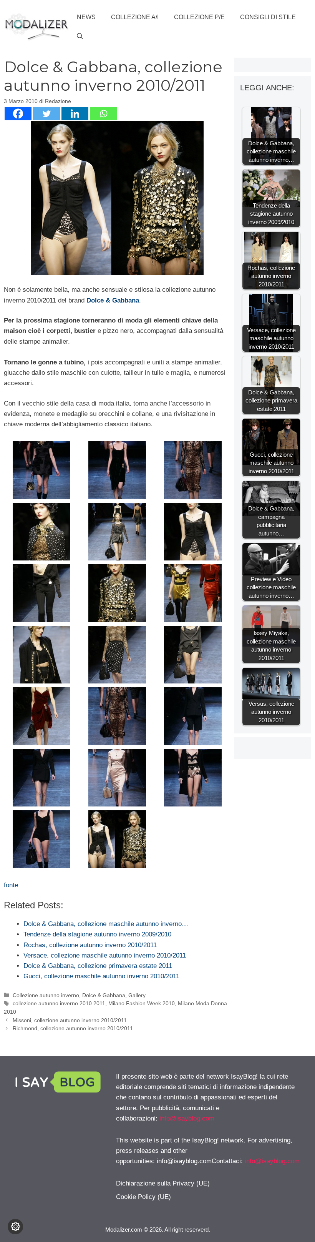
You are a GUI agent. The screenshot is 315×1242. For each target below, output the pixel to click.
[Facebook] (18, 113)
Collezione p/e (199, 17)
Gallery (137, 995)
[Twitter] (46, 113)
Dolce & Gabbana (112, 300)
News (86, 17)
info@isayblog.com (186, 1118)
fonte (11, 885)
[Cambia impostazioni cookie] (15, 1226)
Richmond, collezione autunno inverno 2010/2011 (73, 1028)
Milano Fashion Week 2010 (141, 1003)
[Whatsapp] (103, 113)
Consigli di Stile (268, 17)
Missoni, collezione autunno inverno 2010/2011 (70, 1020)
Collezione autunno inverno (46, 995)
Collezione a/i (135, 17)
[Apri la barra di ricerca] (80, 36)
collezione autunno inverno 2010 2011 (59, 1003)
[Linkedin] (74, 113)
